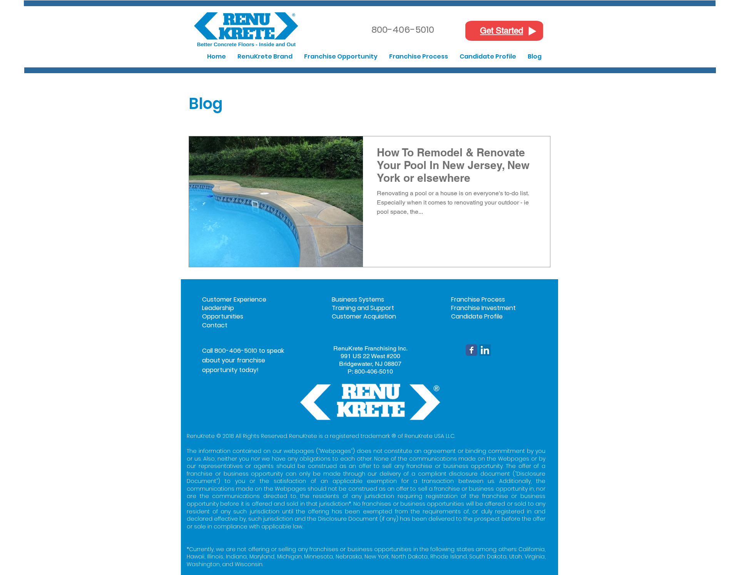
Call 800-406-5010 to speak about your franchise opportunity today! (243, 360)
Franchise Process (478, 299)
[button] (265, 56)
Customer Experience (234, 299)
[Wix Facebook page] (471, 350)
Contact (214, 325)
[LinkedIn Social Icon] (485, 350)
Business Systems (358, 299)
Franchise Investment (483, 307)
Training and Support (363, 307)
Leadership (218, 307)
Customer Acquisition (364, 316)
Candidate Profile (477, 316)
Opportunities (222, 316)
